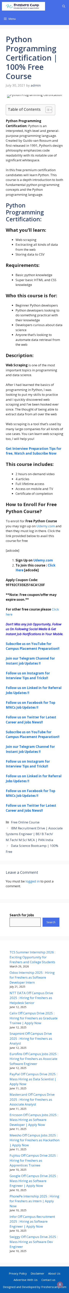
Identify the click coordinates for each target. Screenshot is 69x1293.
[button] (63, 6)
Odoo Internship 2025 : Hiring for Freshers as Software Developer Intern (32, 977)
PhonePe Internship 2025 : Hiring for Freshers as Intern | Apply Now (34, 1201)
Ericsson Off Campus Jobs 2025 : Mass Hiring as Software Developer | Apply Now (34, 1120)
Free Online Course (25, 822)
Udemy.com (45, 526)
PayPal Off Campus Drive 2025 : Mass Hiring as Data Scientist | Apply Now (33, 1079)
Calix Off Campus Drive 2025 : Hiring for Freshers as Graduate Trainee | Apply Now (34, 1018)
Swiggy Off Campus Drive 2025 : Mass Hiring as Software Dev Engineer (34, 1242)
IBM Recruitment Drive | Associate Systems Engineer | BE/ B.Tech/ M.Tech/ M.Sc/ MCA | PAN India (34, 834)
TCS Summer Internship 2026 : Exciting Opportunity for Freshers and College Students (32, 957)
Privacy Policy (18, 1273)
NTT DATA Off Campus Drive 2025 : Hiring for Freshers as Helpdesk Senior (31, 998)
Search (51, 922)
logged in (32, 881)
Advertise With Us (26, 1280)
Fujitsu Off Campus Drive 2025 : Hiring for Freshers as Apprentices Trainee (34, 1160)
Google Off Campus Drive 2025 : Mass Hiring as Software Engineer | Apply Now (34, 1181)
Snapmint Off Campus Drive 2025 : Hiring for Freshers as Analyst (31, 1038)
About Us (54, 1273)
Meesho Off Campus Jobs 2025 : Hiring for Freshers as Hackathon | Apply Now (34, 1140)
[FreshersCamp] (23, 6)
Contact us (48, 1280)
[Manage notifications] (60, 1284)
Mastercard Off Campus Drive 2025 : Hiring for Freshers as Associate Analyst (32, 1099)
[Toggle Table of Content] (47, 110)
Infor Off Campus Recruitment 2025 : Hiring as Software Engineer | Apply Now (32, 1221)
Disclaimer (37, 1273)
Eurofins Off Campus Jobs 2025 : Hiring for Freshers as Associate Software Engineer (34, 1059)
